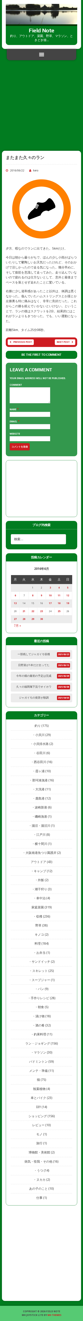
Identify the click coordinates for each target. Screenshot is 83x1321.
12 (67, 595)
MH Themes (54, 1315)
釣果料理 (40, 1034)
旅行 (39, 1143)
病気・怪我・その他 (38, 1161)
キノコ (39, 934)
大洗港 (40, 789)
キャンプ (40, 871)
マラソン (40, 1052)
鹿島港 (40, 798)
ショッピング (37, 1116)
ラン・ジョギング (37, 1043)
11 (59, 595)
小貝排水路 (41, 744)
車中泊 (41, 898)
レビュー (38, 1125)
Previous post (22, 342)
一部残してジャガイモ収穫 (34, 654)
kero (35, 170)
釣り (38, 726)
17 (50, 603)
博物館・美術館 (39, 1152)
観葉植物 (39, 1089)
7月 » (17, 625)
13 (15, 603)
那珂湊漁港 (40, 780)
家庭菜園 (37, 907)
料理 (38, 943)
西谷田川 (40, 762)
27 (15, 619)
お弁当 (41, 953)
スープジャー (41, 980)
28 (24, 619)
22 (32, 611)
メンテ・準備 (38, 1071)
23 (41, 611)
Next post (63, 342)
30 (41, 619)
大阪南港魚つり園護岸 (40, 853)
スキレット (40, 971)
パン (41, 989)
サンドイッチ (41, 962)
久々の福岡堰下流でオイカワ (33, 686)
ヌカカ (41, 1180)
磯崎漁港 (41, 816)
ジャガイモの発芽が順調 (34, 697)
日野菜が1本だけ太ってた (33, 665)
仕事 (39, 1198)
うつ (40, 1170)
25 (59, 611)
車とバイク (38, 1098)
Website (15, 433)
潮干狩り (41, 889)
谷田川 (41, 753)
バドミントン (38, 1061)
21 (24, 611)
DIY (38, 1107)
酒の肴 (40, 1025)
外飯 (41, 880)
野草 (38, 925)
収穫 (39, 916)
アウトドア (38, 862)
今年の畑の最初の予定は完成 (33, 675)
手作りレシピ (40, 998)
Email (14, 421)
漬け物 (40, 1016)
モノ (39, 1134)
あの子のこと (38, 1188)
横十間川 (41, 844)
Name (13, 409)
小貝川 (40, 735)
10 (50, 595)
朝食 (41, 1007)
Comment (16, 385)
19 (67, 603)
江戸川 (41, 835)
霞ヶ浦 (40, 771)
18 (59, 603)
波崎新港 (41, 807)
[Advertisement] (41, 107)
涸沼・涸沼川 (41, 826)
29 (32, 619)
